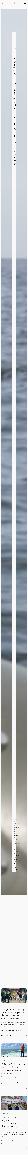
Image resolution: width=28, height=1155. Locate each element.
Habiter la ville (4, 1113)
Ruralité (15, 1140)
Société (18, 1030)
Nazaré (10, 1083)
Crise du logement (6, 1140)
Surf (16, 1083)
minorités (4, 1030)
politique (11, 1030)
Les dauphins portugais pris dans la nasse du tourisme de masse (14, 111)
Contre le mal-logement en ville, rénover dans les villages (10, 1121)
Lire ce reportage (6, 1035)
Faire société (4, 1006)
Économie (4, 1083)
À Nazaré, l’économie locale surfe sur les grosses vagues (13, 1067)
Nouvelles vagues (5, 1060)
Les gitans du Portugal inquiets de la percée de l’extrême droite (13, 1012)
